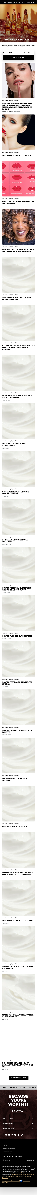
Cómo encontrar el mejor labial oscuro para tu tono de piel (17, 1065)
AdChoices (24, 1173)
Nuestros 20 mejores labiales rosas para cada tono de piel (17, 873)
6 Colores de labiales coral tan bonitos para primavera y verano (18, 347)
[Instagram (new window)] (6, 1135)
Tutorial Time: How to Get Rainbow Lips (15, 444)
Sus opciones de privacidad (11, 1181)
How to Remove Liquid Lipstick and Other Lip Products (17, 589)
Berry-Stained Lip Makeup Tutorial (14, 779)
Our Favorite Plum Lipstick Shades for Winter (15, 493)
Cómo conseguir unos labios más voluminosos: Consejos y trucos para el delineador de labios (17, 106)
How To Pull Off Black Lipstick (17, 636)
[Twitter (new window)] (12, 1135)
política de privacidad (19, 1174)
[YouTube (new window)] (9, 1135)
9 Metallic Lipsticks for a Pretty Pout (15, 541)
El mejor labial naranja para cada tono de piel (17, 396)
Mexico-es (7, 1160)
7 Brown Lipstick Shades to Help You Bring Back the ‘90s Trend (18, 250)
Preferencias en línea (7, 1151)
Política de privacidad (7, 1145)
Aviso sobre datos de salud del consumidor (12, 1142)
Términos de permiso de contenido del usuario (12, 1156)
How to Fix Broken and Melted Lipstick (17, 683)
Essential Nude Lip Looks (14, 826)
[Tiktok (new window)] (22, 1135)
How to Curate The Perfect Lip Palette (17, 731)
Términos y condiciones (8, 1153)
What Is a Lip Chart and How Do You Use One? (18, 202)
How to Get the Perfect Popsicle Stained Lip (18, 967)
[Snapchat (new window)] (18, 1135)
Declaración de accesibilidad (9, 1148)
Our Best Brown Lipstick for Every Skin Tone (16, 298)
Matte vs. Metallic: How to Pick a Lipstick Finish (17, 1016)
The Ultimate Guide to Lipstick (16, 155)
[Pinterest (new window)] (15, 1135)
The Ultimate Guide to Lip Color (17, 920)
